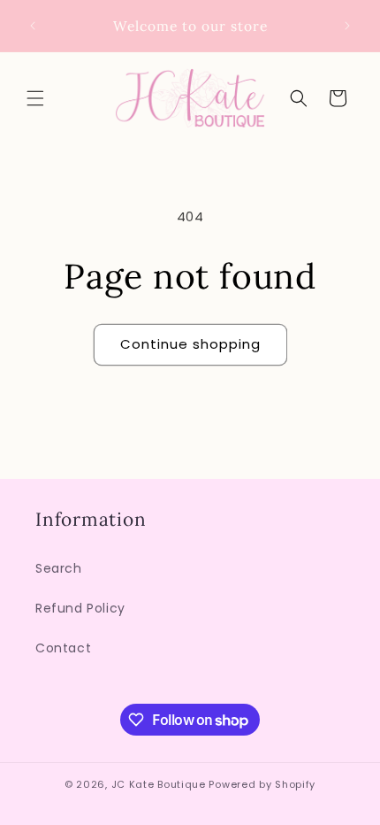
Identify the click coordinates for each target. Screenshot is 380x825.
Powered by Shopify (262, 784)
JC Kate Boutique (158, 784)
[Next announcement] (347, 25)
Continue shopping (190, 344)
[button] (35, 98)
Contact (63, 648)
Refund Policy (80, 608)
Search (58, 568)
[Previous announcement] (32, 25)
